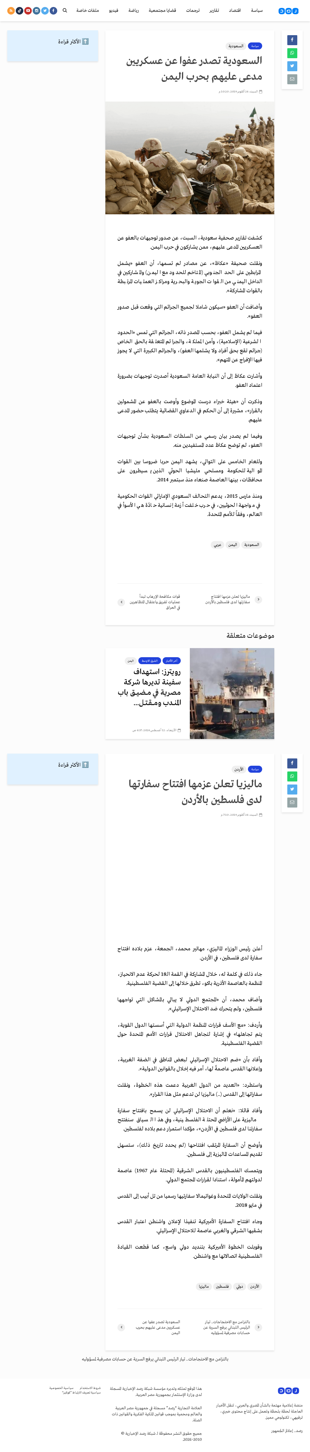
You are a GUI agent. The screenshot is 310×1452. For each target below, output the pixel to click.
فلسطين (222, 1286)
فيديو (113, 11)
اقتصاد (235, 11)
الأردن (239, 769)
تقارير (214, 11)
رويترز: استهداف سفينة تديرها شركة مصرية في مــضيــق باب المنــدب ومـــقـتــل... (149, 687)
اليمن (233, 544)
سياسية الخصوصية (61, 1388)
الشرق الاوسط (150, 661)
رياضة (133, 11)
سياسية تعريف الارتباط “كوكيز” (81, 1393)
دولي (239, 1286)
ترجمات (193, 11)
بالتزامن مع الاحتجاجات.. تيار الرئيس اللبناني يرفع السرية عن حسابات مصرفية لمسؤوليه (155, 1359)
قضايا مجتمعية (162, 11)
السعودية (236, 46)
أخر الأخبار (171, 661)
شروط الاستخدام (90, 1388)
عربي (217, 544)
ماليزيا (204, 1286)
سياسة (257, 11)
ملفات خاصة (87, 11)
